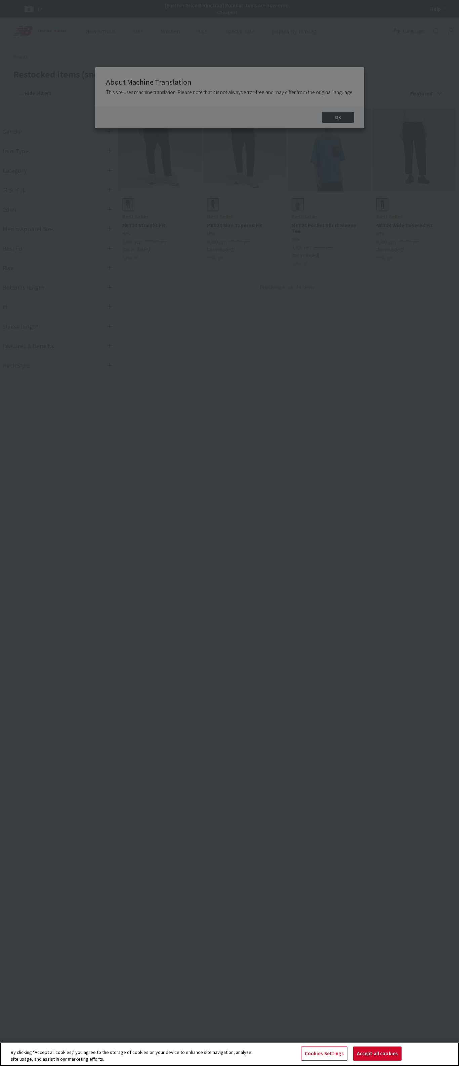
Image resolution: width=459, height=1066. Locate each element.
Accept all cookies (377, 1053)
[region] (229, 1054)
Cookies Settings (324, 1053)
